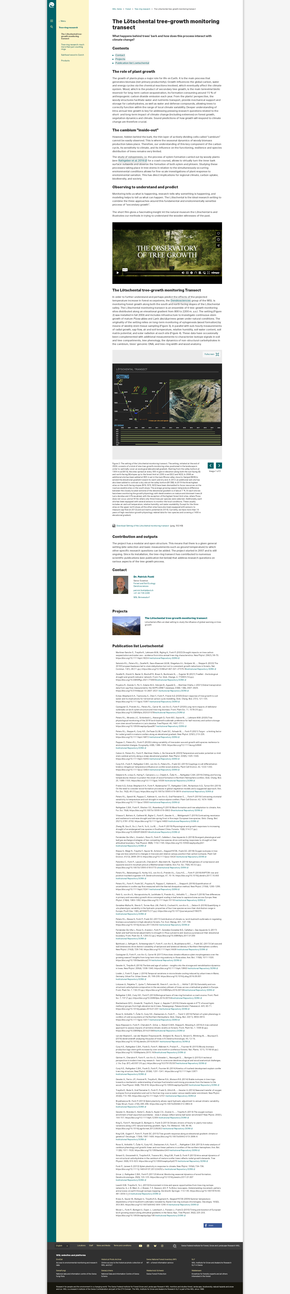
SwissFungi (61, 1271)
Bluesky (155, 1246)
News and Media (103, 1246)
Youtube (140, 1246)
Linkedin (148, 1246)
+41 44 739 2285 (142, 593)
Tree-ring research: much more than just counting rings (72, 47)
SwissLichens (107, 1271)
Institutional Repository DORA (163, 658)
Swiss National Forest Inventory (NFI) (161, 1259)
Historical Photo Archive (111, 1259)
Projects (120, 59)
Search (51, 27)
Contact (120, 55)
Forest (128, 9)
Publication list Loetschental (132, 63)
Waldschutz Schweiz (155, 1271)
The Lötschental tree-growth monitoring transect (71, 36)
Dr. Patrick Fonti (144, 576)
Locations (81, 1246)
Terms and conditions (122, 1246)
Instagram (162, 1246)
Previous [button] (211, 466)
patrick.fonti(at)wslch (143, 590)
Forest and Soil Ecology (145, 583)
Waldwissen (196, 1271)
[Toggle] (51, 21)
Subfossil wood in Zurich (72, 55)
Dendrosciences (181, 301)
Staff (91, 1246)
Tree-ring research (68, 27)
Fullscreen (209, 354)
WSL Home (117, 9)
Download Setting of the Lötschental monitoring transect (149, 525)
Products (65, 61)
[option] (167, 438)
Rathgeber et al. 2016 (131, 161)
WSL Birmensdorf (142, 597)
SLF (174, 1246)
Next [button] (219, 466)
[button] (213, 1225)
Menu (63, 21)
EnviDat (59, 1259)
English (59, 1246)
